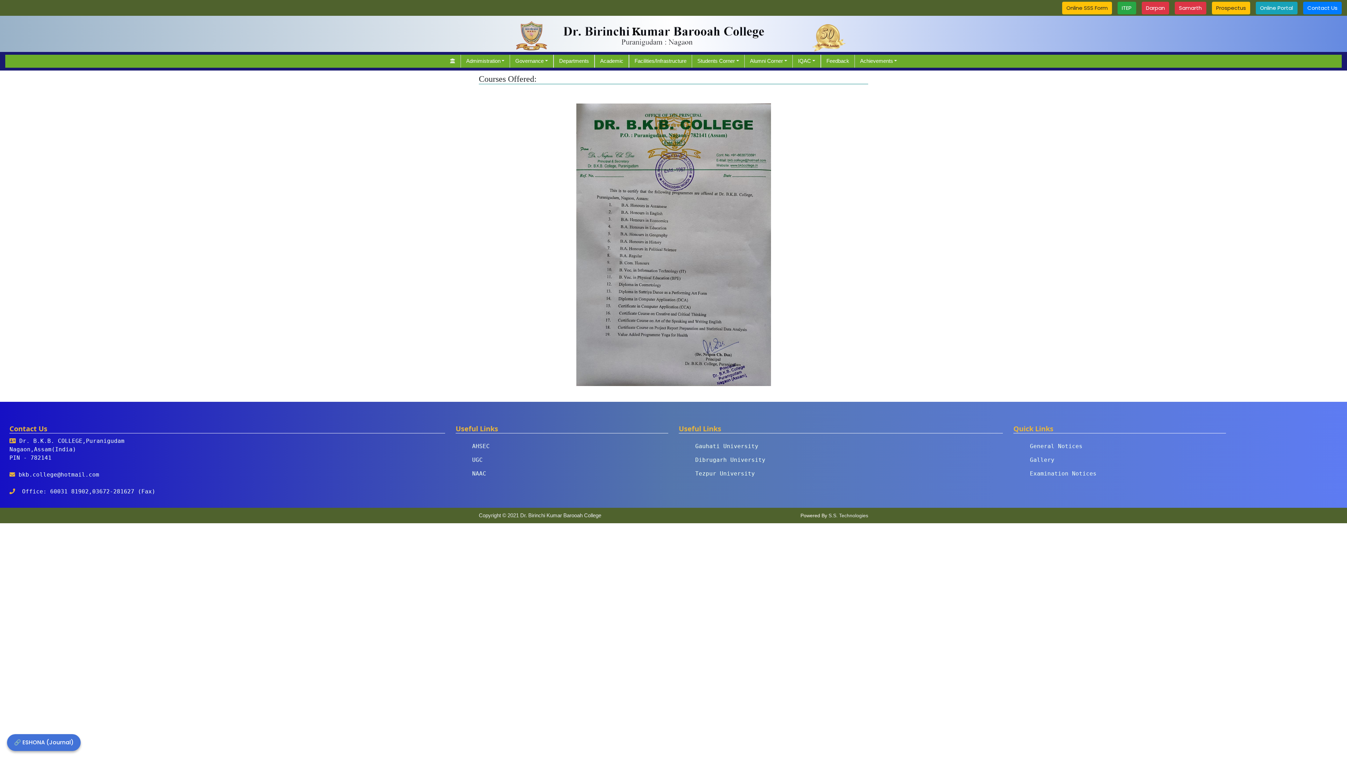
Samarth (1190, 8)
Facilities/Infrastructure (660, 61)
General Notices (1056, 446)
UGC (477, 460)
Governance (529, 61)
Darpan (1155, 8)
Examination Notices (1063, 473)
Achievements (876, 61)
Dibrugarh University (730, 460)
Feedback (837, 61)
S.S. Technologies (848, 515)
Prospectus (1231, 8)
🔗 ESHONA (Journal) (44, 742)
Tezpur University (725, 473)
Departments (574, 61)
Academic (611, 61)
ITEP (1127, 8)
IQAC (804, 61)
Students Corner (716, 61)
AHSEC (481, 446)
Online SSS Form (1087, 8)
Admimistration (483, 61)
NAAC (479, 473)
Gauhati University (726, 446)
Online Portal (1276, 8)
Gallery (1042, 460)
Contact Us (1322, 8)
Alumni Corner (766, 61)
